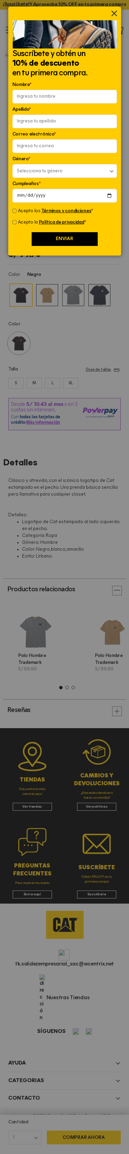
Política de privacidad (61, 222)
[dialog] (64, 577)
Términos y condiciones (66, 211)
